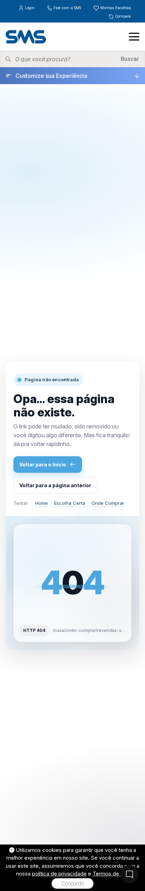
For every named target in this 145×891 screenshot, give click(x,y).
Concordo (73, 883)
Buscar (130, 59)
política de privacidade (59, 873)
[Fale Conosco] (129, 874)
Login (30, 8)
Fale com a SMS (67, 8)
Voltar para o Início (42, 465)
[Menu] (134, 36)
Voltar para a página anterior (55, 485)
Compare (122, 16)
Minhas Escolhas (115, 8)
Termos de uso (111, 873)
